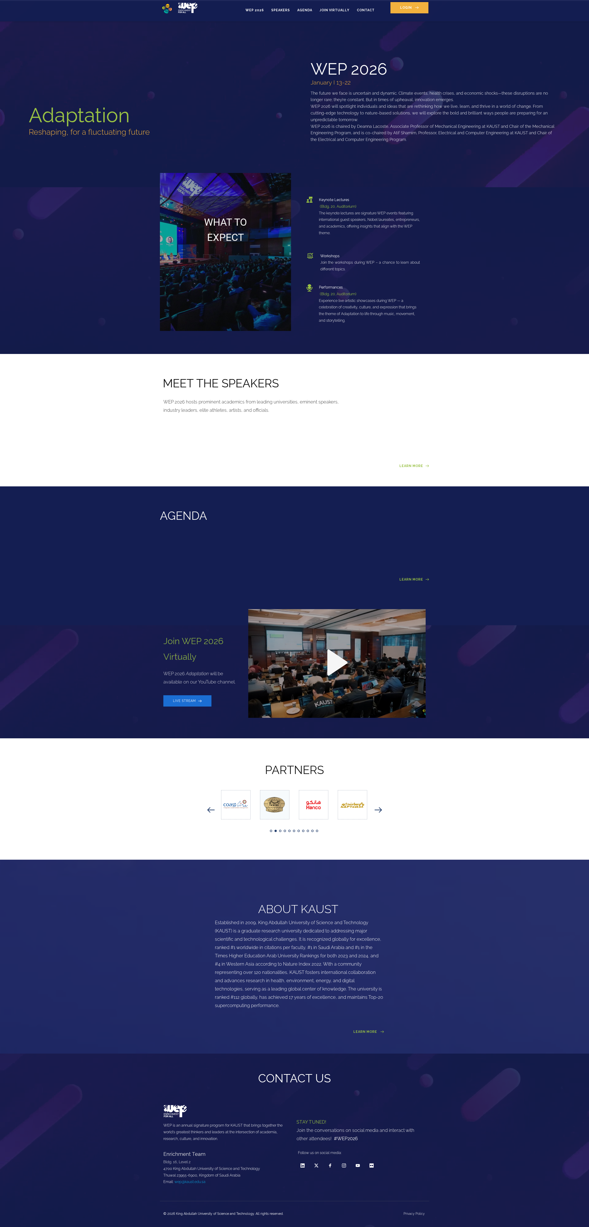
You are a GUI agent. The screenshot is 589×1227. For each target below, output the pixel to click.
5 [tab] (289, 831)
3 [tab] (280, 831)
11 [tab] (317, 831)
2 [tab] (275, 831)
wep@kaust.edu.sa (189, 1182)
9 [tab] (308, 831)
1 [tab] (271, 831)
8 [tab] (303, 831)
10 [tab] (312, 831)
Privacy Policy (415, 1213)
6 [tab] (294, 831)
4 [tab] (285, 831)
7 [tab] (298, 831)
